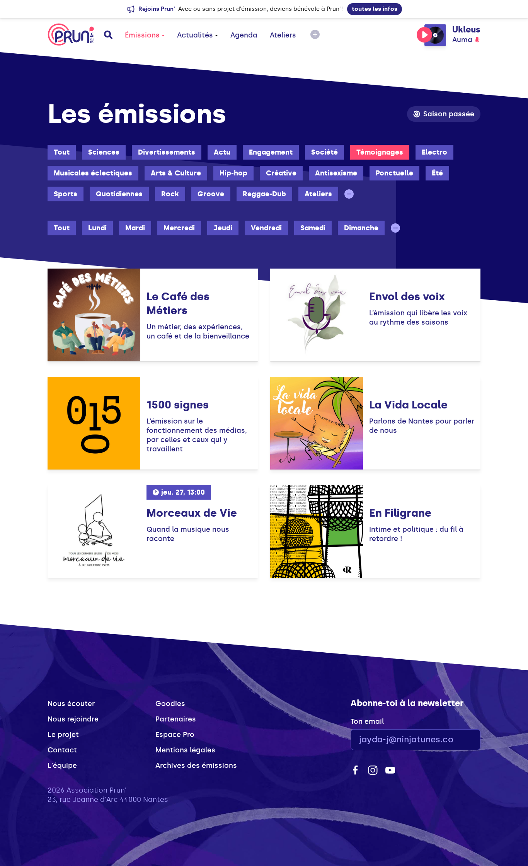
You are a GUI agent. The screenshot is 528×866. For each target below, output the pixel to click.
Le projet (63, 734)
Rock (170, 194)
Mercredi (179, 228)
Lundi (97, 228)
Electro (434, 152)
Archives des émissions (196, 765)
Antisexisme (336, 173)
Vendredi (266, 228)
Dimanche (361, 228)
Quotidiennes (119, 194)
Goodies (170, 703)
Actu (222, 152)
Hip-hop (233, 173)
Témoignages (379, 152)
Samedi (312, 228)
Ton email (367, 721)
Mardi (135, 228)
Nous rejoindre (73, 719)
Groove (211, 194)
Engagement (271, 152)
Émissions (142, 35)
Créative (281, 173)
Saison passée (448, 114)
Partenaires (175, 719)
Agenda (243, 35)
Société (324, 152)
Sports (65, 194)
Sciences (103, 152)
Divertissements (166, 152)
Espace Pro (174, 734)
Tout (62, 152)
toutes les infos (374, 8)
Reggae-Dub (264, 194)
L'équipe (62, 765)
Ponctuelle (394, 173)
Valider (453, 740)
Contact (62, 750)
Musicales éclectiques (93, 173)
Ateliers (283, 35)
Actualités (195, 35)
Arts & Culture (176, 173)
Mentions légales (185, 750)
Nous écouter (71, 703)
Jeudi (222, 228)
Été (437, 173)
